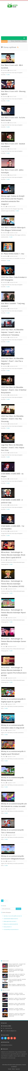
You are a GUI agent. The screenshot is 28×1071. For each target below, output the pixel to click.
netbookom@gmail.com (11, 1030)
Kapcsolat (18, 1069)
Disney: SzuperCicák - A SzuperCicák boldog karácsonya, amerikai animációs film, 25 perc (17, 965)
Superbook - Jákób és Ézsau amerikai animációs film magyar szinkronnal (17, 999)
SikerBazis (15, 1066)
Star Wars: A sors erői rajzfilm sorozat (13, 916)
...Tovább (8, 74)
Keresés (18, 908)
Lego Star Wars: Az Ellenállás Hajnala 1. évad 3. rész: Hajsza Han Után (12, 447)
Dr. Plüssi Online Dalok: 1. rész (12, 254)
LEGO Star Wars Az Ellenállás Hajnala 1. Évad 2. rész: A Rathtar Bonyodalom (13, 390)
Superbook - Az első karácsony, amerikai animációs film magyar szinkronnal (16, 970)
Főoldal (9, 1069)
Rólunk (13, 1069)
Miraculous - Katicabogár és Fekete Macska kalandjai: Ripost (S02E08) (13, 612)
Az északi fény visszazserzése (11, 929)
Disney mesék (7, 926)
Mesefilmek (5, 70)
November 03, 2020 (13, 282)
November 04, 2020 (13, 256)
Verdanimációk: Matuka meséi (11, 918)
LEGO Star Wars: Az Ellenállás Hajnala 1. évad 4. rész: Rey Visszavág (12, 418)
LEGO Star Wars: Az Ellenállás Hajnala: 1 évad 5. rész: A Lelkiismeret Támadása (12, 332)
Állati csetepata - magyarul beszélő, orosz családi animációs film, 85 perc (17, 985)
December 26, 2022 (11, 206)
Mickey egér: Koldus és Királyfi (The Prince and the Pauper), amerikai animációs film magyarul (17, 975)
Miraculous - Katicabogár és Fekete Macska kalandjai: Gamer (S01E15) (13, 641)
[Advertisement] (14, 22)
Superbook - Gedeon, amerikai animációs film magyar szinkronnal (17, 994)
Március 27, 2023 (12, 70)
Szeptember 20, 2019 (11, 560)
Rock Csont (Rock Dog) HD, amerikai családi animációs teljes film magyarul (17, 980)
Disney (4, 206)
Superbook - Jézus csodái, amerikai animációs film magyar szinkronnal (17, 1004)
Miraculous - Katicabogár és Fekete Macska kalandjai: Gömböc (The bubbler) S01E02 (12, 583)
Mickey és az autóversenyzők (11, 924)
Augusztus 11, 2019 (11, 704)
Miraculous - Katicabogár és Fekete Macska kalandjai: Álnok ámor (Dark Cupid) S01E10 (13, 555)
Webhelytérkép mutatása (6, 1045)
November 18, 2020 (13, 232)
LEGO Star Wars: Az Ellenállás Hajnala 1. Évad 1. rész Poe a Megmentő (12, 361)
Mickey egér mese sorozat (10, 921)
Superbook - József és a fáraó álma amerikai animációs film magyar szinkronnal (17, 1015)
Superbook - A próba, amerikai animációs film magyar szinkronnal (17, 1009)
